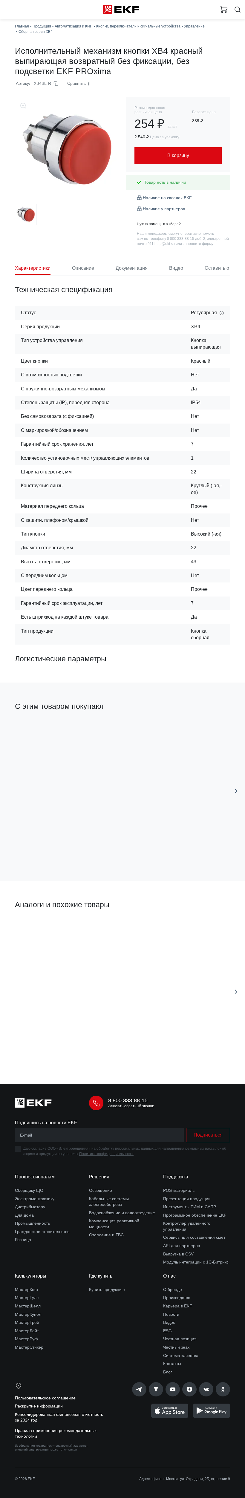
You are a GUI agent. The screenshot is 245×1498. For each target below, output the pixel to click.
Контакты (172, 1363)
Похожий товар (32, 925)
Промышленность (32, 1223)
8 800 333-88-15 (128, 1100)
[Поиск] (237, 9)
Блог (167, 1372)
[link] (139, 1389)
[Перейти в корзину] (224, 9)
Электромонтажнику (34, 1198)
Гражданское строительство (42, 1231)
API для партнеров (181, 1245)
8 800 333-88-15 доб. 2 (186, 239)
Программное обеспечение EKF (194, 1215)
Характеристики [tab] (32, 268)
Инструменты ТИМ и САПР (189, 1206)
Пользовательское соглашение (45, 1398)
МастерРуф (26, 1338)
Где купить (100, 1275)
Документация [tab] (132, 268)
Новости (171, 1314)
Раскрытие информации (39, 1406)
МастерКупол (28, 1314)
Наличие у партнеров (164, 208)
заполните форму (198, 244)
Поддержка (175, 1176)
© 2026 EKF (25, 1479)
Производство (176, 1297)
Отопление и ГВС (106, 1234)
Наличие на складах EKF (167, 197)
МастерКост (26, 1289)
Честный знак (176, 1347)
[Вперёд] (236, 791)
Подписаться (208, 1134)
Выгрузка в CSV (178, 1254)
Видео (169, 1322)
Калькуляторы (30, 1275)
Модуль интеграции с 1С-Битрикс (196, 1262)
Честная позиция (180, 1338)
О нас (169, 1275)
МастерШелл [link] (28, 1306)
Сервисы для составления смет (194, 1237)
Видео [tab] (176, 268)
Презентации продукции (187, 1198)
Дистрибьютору (30, 1206)
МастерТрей (27, 1322)
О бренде (172, 1289)
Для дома (24, 1215)
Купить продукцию (107, 1289)
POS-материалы (179, 1190)
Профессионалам (35, 1176)
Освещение (100, 1190)
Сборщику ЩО (29, 1190)
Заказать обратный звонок (131, 1106)
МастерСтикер (29, 1347)
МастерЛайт (27, 1330)
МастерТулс (27, 1297)
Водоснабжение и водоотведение (122, 1212)
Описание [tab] (83, 268)
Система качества (180, 1355)
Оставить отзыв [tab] (222, 268)
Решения (99, 1176)
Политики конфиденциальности (106, 1154)
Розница (23, 1239)
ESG (167, 1330)
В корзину (64, 849)
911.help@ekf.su (161, 244)
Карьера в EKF (177, 1306)
